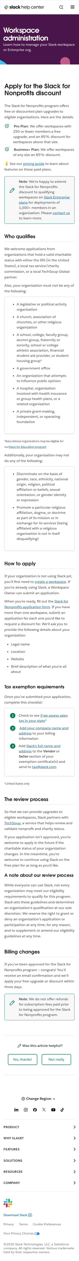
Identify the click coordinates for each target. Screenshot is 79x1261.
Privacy (9, 1224)
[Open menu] (72, 7)
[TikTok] (63, 1110)
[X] (44, 1110)
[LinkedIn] (16, 1110)
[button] (22, 1059)
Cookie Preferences (47, 1224)
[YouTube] (53, 1110)
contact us (61, 213)
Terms (23, 1224)
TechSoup (12, 823)
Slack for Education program (27, 447)
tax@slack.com (44, 767)
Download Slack (15, 1215)
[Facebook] (35, 1110)
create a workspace (50, 581)
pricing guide (33, 163)
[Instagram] (26, 1110)
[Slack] (36, 1206)
